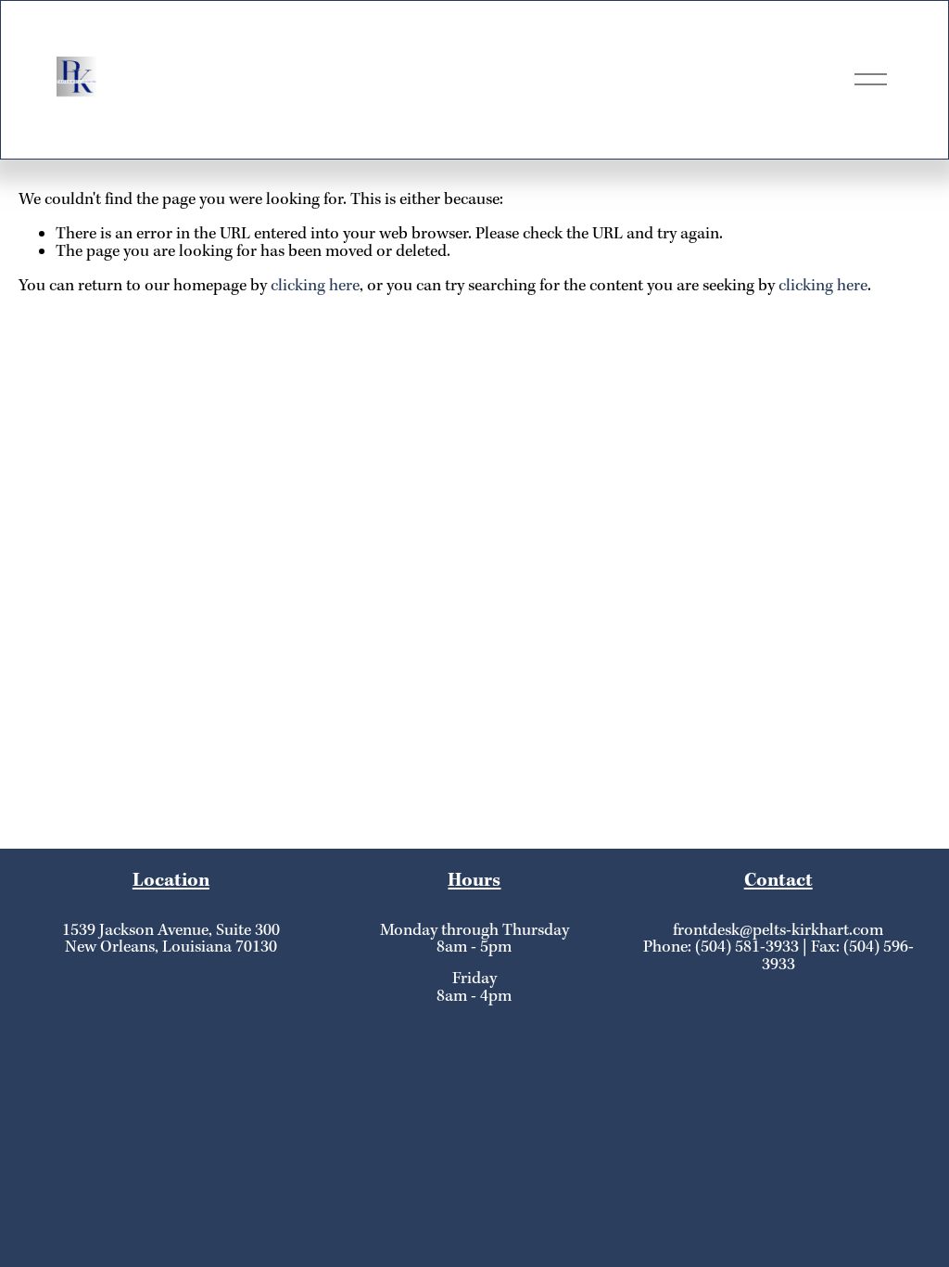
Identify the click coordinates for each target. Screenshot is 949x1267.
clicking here (315, 286)
